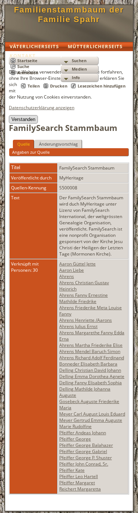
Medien (79, 69)
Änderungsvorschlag (58, 144)
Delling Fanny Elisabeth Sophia (90, 383)
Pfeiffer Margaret (77, 483)
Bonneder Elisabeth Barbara (88, 364)
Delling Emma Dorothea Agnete (91, 376)
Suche (23, 66)
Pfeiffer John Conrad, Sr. (83, 464)
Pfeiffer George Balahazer (86, 445)
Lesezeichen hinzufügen (101, 86)
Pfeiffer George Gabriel (83, 451)
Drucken (58, 86)
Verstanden (23, 119)
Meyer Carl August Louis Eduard (92, 414)
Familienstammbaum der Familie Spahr (69, 14)
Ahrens (66, 276)
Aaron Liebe (71, 270)
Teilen (34, 86)
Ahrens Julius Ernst (78, 326)
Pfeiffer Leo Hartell (78, 476)
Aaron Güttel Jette (77, 264)
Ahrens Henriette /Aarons (85, 320)
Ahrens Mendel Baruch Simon (89, 351)
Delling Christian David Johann (90, 370)
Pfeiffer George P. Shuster (85, 458)
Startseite (27, 60)
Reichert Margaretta (80, 489)
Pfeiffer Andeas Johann (82, 433)
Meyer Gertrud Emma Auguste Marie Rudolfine (90, 423)
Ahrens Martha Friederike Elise (91, 345)
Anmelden (27, 72)
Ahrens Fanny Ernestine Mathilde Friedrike (83, 298)
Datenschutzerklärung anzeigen (41, 107)
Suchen (79, 60)
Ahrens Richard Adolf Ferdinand (91, 358)
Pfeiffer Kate (72, 470)
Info (76, 77)
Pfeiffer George (75, 439)
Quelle (23, 144)
